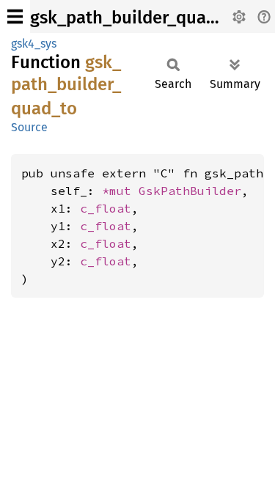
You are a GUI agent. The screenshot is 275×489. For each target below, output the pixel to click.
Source (29, 127)
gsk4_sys (33, 44)
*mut (120, 190)
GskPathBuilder (190, 190)
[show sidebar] (15, 16)
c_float (105, 208)
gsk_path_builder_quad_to (136, 17)
